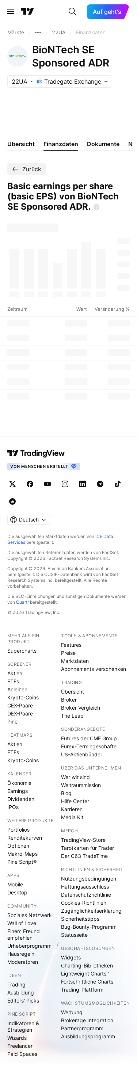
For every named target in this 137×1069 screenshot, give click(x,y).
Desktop (17, 892)
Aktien (14, 673)
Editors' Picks (23, 1000)
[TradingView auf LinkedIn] (82, 484)
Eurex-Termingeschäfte (89, 746)
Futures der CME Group (89, 738)
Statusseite (74, 935)
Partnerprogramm (82, 1028)
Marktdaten (75, 661)
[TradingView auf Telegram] (100, 484)
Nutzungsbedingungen (88, 878)
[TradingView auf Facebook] (30, 484)
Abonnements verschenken (93, 669)
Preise (68, 653)
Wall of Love (21, 923)
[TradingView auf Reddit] (12, 501)
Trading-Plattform (82, 989)
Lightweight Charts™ (85, 973)
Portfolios (18, 829)
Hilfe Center (75, 801)
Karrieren (72, 809)
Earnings (17, 791)
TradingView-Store (83, 840)
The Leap (72, 716)
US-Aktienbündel (81, 754)
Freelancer (20, 1046)
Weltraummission (81, 785)
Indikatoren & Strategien (23, 1026)
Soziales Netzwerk (29, 915)
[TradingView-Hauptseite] (36, 453)
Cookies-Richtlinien (83, 903)
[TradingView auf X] (12, 484)
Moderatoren (22, 962)
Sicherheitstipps (80, 919)
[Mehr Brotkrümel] (38, 32)
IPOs (13, 807)
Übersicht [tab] (21, 144)
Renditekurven (24, 838)
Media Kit (72, 817)
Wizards (17, 1038)
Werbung (72, 1012)
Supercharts (22, 651)
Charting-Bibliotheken (87, 965)
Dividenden (20, 799)
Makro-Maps (22, 854)
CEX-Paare (20, 705)
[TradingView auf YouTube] (47, 484)
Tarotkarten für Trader (87, 848)
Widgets (71, 957)
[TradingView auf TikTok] (118, 484)
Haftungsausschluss (85, 886)
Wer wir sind (75, 777)
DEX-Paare (20, 713)
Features (71, 645)
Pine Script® (22, 862)
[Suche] (72, 11)
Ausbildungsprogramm (88, 1036)
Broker (69, 699)
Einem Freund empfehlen (23, 934)
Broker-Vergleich (80, 708)
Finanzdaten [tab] (60, 144)
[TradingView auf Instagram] (65, 484)
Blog (66, 793)
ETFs (13, 681)
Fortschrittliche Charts (87, 981)
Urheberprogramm (29, 946)
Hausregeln (20, 954)
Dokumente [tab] (103, 144)
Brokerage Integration (87, 1020)
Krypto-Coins (23, 697)
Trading (16, 984)
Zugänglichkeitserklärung (91, 911)
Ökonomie (19, 783)
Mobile (15, 884)
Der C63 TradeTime (84, 856)
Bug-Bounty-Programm (89, 927)
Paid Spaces (22, 1054)
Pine (12, 721)
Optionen (18, 846)
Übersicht (72, 691)
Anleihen (17, 689)
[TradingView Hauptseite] (27, 12)
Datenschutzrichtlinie (86, 895)
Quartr (22, 602)
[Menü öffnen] (10, 11)
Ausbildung (20, 992)
